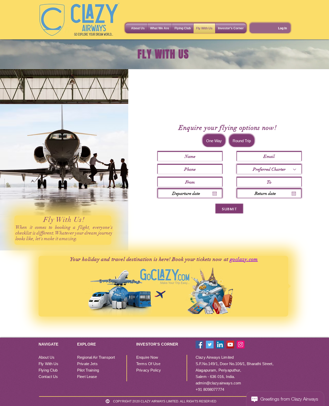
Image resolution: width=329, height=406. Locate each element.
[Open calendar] (215, 194)
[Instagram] (240, 344)
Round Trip (242, 141)
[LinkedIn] (220, 344)
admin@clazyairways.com (218, 383)
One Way (214, 141)
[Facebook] (199, 344)
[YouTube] (230, 344)
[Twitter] (210, 344)
